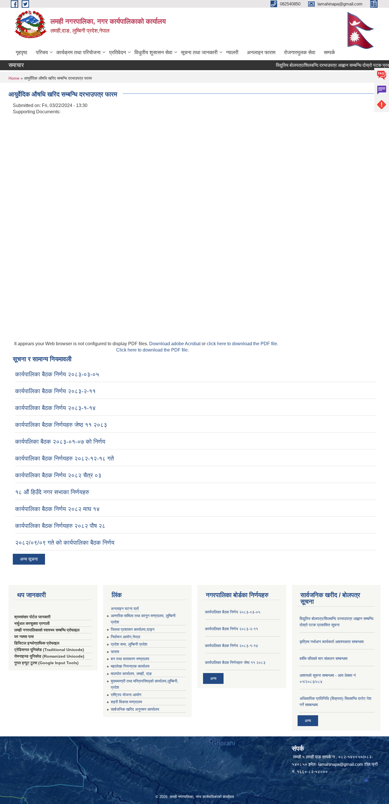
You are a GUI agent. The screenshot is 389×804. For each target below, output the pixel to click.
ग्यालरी (232, 52)
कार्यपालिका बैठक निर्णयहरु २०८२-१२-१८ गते (64, 458)
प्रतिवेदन (117, 52)
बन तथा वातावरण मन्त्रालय (130, 658)
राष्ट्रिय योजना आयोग (126, 694)
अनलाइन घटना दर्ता (125, 608)
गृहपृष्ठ (21, 52)
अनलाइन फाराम (261, 52)
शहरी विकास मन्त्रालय (126, 702)
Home (14, 78)
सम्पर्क (329, 52)
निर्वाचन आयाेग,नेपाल (125, 637)
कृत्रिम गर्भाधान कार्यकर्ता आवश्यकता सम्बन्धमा (332, 641)
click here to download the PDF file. (242, 343)
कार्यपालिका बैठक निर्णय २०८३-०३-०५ (57, 374)
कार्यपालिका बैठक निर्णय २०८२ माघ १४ (57, 509)
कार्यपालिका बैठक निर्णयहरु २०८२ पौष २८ (60, 525)
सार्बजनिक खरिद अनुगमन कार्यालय (135, 709)
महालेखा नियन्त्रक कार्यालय (130, 666)
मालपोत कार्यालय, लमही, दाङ (131, 673)
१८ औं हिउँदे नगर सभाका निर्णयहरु (52, 492)
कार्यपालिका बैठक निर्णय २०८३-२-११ (55, 391)
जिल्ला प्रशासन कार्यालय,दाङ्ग (132, 629)
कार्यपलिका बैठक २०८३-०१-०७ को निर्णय (60, 441)
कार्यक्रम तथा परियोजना (78, 52)
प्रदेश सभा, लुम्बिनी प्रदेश (129, 644)
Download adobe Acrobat (175, 343)
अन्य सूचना (29, 559)
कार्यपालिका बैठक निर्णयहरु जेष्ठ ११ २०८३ (61, 424)
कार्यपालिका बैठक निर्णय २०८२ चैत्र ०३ (58, 475)
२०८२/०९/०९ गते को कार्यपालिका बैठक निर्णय (64, 542)
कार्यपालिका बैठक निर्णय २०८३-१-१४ (55, 408)
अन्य (213, 678)
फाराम (115, 651)
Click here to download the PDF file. (152, 350)
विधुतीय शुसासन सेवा (153, 52)
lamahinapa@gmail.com (340, 764)
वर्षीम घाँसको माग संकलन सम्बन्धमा (323, 658)
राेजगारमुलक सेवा (299, 52)
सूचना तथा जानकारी (199, 52)
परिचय (42, 52)
